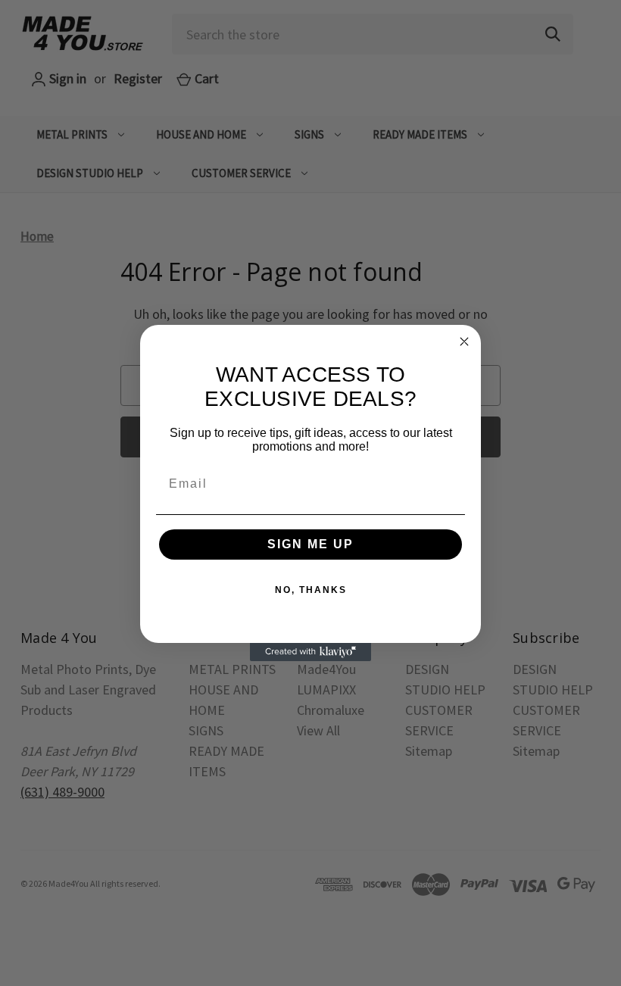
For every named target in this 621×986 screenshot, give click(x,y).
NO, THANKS (311, 590)
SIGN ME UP (310, 544)
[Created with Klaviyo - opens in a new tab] (310, 652)
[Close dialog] (464, 341)
